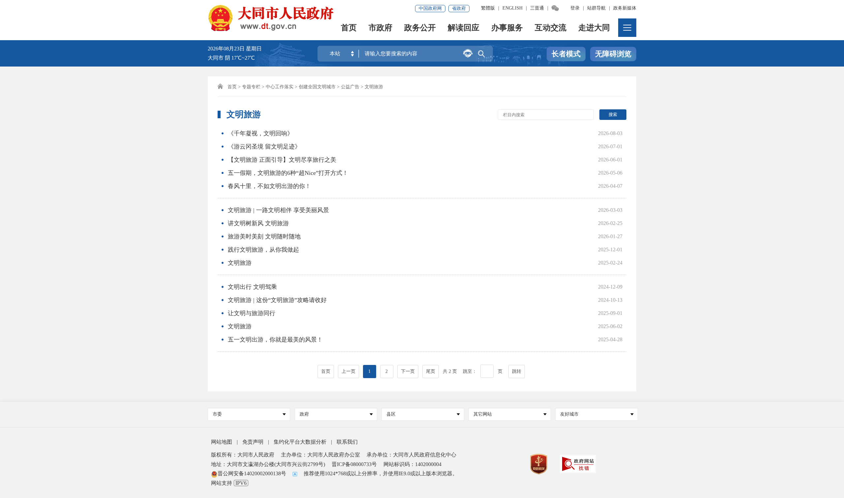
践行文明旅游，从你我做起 (263, 249)
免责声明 (252, 442)
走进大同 (594, 28)
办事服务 (507, 28)
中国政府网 (430, 8)
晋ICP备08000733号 (354, 464)
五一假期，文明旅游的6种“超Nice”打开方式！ (288, 173)
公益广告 (350, 86)
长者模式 (566, 54)
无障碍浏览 (613, 54)
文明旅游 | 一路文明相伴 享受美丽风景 (278, 210)
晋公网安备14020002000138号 (252, 473)
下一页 (408, 371)
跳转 (516, 371)
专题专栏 (251, 86)
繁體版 (488, 8)
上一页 (348, 371)
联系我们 (347, 442)
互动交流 (550, 28)
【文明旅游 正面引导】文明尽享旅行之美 (282, 159)
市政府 (380, 28)
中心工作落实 (279, 86)
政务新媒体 (624, 8)
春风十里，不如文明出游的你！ (269, 186)
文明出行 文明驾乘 (252, 287)
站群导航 (596, 8)
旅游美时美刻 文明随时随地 (264, 236)
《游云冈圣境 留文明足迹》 (264, 146)
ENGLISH (512, 8)
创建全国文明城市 (317, 86)
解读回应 (463, 28)
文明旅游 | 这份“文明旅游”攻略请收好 (277, 300)
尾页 (430, 371)
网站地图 (221, 442)
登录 (575, 8)
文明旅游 (240, 263)
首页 (349, 28)
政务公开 (420, 28)
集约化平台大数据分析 (300, 442)
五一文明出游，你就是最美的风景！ (275, 339)
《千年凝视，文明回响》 (260, 133)
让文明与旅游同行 (251, 313)
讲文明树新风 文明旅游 (258, 223)
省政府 (459, 8)
